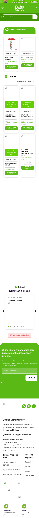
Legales (27, 471)
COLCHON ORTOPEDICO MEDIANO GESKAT (27, 151)
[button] (27, 168)
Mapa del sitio (29, 476)
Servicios (28, 466)
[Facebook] (24, 406)
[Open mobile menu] (36, 8)
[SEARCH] (35, 16)
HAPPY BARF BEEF (27, 57)
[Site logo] (19, 8)
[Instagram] (29, 406)
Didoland (27, 462)
